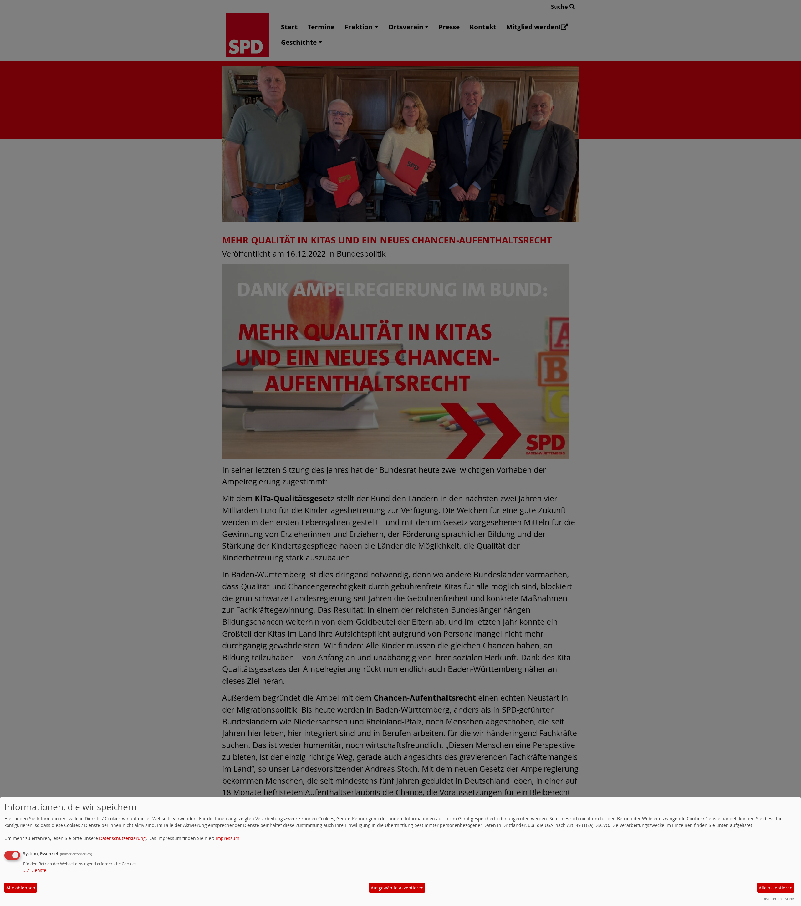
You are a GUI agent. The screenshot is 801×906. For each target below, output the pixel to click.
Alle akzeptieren (776, 888)
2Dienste (34, 870)
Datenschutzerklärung (122, 838)
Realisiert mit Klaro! (778, 898)
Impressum (227, 838)
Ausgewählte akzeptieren (397, 888)
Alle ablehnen (20, 888)
